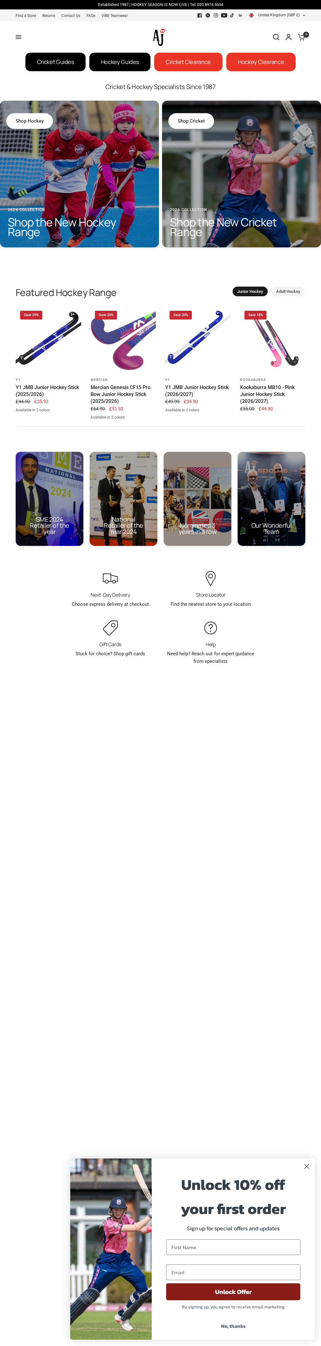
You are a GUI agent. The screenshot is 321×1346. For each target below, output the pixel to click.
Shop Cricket (191, 121)
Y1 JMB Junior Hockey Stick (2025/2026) (47, 390)
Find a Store (26, 15)
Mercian (99, 380)
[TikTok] (232, 15)
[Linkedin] (240, 15)
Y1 (18, 380)
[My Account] (288, 37)
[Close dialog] (306, 1166)
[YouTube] (224, 15)
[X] (208, 15)
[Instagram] (216, 15)
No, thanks (233, 1326)
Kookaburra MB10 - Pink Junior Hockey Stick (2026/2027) (267, 394)
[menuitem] (27, 16)
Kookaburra (253, 380)
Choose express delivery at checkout (110, 604)
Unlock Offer (233, 1291)
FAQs (91, 15)
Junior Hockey (250, 291)
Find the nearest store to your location (211, 604)
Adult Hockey (288, 291)
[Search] (276, 37)
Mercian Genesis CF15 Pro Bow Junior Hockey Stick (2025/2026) (120, 394)
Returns (48, 15)
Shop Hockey (30, 121)
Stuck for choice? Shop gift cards (110, 654)
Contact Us (70, 15)
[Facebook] (200, 15)
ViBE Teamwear (115, 15)
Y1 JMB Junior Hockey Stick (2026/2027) (197, 390)
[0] (300, 37)
